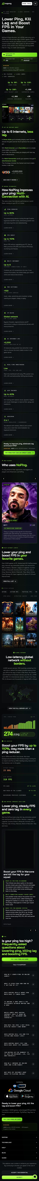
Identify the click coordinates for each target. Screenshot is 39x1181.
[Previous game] (31, 924)
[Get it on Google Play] (27, 1090)
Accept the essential (19, 1172)
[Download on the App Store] (12, 1090)
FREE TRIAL (27, 3)
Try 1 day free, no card (19, 953)
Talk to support (19, 959)
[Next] (35, 479)
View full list (8, 581)
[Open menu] (35, 3)
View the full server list (18, 708)
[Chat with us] (35, 1177)
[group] (19, 512)
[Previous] (4, 479)
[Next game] (35, 924)
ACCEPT (19, 1177)
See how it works (9, 180)
